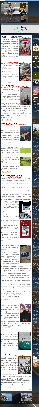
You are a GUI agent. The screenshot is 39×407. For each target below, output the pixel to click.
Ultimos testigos (36, 336)
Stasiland (37, 323)
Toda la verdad (37, 331)
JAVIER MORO (38, 232)
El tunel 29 (35, 199)
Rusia (34, 314)
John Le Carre (37, 235)
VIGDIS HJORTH (36, 348)
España (33, 207)
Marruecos (35, 279)
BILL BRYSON (35, 159)
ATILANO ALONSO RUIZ (36, 154)
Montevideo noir (34, 288)
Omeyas (37, 295)
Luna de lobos (34, 271)
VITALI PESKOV (35, 349)
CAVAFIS (37, 166)
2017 (33, 119)
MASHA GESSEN (34, 280)
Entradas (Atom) (5, 390)
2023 (33, 115)
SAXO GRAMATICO (34, 317)
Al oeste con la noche (36, 140)
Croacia (3, 143)
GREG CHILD (37, 218)
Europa (34, 208)
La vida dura (37, 256)
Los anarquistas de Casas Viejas (9, 120)
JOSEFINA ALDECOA (34, 237)
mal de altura (36, 272)
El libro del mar (36, 194)
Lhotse (34, 262)
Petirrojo (36, 302)
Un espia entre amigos (37, 337)
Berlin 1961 (36, 157)
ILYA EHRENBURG (35, 226)
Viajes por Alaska (37, 346)
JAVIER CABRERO (34, 232)
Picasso (34, 303)
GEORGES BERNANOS (36, 216)
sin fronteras (35, 321)
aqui (25, 115)
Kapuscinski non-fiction (37, 241)
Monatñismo (35, 287)
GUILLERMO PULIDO (34, 219)
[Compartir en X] (9, 82)
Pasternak (35, 298)
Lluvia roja (37, 263)
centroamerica (34, 167)
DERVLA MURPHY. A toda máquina (35, 180)
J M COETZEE (37, 230)
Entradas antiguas (29, 389)
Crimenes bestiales (4, 327)
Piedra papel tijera (37, 303)
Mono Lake (37, 287)
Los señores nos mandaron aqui (37, 269)
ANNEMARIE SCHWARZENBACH (35, 149)
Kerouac (33, 243)
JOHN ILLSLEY (34, 235)
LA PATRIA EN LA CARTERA (35, 253)
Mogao (33, 287)
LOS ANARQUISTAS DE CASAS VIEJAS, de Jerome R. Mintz (9, 85)
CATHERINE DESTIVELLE (34, 166)
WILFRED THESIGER (34, 352)
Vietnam (33, 348)
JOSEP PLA (34, 238)
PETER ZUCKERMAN (34, 302)
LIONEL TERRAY (34, 263)
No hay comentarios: (5, 119)
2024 (33, 114)
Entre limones (37, 204)
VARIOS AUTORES (34, 344)
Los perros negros (36, 268)
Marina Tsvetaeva (36, 278)
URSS (33, 343)
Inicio (14, 389)
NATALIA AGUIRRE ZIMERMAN (35, 290)
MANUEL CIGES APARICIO (37, 273)
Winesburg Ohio (34, 353)
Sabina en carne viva (34, 315)
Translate (36, 98)
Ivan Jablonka (34, 230)
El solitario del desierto (34, 198)
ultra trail (37, 336)
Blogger (25, 402)
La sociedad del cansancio (36, 255)
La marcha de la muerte (34, 251)
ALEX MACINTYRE (37, 142)
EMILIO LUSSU (37, 201)
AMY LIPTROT (34, 146)
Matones (36, 280)
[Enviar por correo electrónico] (8, 82)
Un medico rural (36, 338)
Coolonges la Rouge (34, 174)
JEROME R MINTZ (4, 120)
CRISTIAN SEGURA (34, 175)
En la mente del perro (36, 203)
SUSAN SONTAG (34, 324)
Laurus (38, 259)
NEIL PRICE (35, 292)
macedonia (36, 271)
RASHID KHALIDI (35, 307)
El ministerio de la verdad (36, 195)
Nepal (37, 292)
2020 (33, 117)
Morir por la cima (37, 288)
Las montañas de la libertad (35, 258)
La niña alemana (36, 252)
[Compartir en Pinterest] (10, 82)
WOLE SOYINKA (37, 353)
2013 (33, 122)
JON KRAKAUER (37, 236)
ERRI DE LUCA (34, 205)
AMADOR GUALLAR (36, 145)
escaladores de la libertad (35, 206)
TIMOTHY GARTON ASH (34, 331)
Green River (34, 218)
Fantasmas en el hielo (34, 209)
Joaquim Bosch (36, 234)
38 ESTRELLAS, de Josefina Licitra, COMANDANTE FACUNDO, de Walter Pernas (12, 175)
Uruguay (3, 240)
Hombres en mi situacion (36, 225)
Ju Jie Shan (34, 239)
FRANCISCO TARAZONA (35, 211)
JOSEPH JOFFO (37, 238)
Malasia (37, 272)
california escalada (35, 163)
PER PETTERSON (4, 172)
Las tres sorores (36, 259)
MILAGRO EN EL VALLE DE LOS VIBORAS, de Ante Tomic (9, 123)
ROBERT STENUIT (37, 312)
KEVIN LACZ (35, 243)
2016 (33, 120)
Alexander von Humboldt (37, 143)
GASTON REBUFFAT (36, 214)
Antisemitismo (33, 150)
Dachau (33, 177)
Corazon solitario (37, 174)
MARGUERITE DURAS (34, 277)
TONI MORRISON (36, 332)
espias (34, 207)
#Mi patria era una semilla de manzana (35, 136)
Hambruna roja (37, 220)
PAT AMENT (37, 298)
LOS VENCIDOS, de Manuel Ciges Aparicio (7, 354)
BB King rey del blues (5, 299)
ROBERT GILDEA (37, 311)
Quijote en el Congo (34, 306)
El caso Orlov (36, 188)
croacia (36, 175)
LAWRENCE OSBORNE (37, 260)
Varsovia (36, 344)
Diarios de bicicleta (35, 182)
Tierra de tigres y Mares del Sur (35, 330)
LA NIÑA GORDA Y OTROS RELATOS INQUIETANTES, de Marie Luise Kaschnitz (12, 36)
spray (35, 323)
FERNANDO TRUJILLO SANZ (35, 210)
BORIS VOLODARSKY (35, 161)
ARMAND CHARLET (35, 152)
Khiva (37, 243)
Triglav (37, 334)
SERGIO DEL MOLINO (35, 318)
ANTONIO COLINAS (36, 150)
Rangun (33, 307)
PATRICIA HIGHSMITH (8, 327)
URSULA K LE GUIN (35, 343)
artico (33, 153)
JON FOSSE (34, 236)
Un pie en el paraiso (34, 339)
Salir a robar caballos (8, 172)
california (33, 163)
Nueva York (35, 294)
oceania (37, 294)
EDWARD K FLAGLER (34, 186)
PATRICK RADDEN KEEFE (35, 299)
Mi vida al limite (35, 284)
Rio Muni (34, 310)
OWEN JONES (35, 296)
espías (36, 207)
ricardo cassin (34, 309)
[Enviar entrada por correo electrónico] (7, 119)
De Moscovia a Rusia (37, 179)
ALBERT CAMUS (36, 141)
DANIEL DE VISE (8, 299)
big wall (33, 159)
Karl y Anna (36, 242)
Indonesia (37, 227)
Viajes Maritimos (34, 346)
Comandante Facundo (34, 172)
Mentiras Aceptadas (36, 282)
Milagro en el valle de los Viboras (35, 286)
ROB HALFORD (37, 310)
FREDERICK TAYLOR (35, 213)
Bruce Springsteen (34, 162)
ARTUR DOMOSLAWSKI (36, 153)
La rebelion (35, 254)
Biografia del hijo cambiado (36, 160)
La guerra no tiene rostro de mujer (35, 249)
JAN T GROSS (35, 231)
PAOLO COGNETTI (35, 297)
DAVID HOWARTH (35, 178)
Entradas (34, 357)
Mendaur (33, 282)
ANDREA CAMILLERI (34, 147)
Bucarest (37, 162)
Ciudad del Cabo (36, 171)
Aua (38, 154)
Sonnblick (33, 323)
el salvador (35, 197)
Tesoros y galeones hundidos (36, 328)
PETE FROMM (34, 301)
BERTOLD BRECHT (35, 158)
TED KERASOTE (36, 327)
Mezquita (36, 283)
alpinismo (33, 145)
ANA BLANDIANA (36, 146)
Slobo (35, 322)
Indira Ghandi (35, 227)
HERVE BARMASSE (36, 223)
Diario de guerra (35, 181)
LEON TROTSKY (36, 261)
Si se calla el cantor (36, 319)
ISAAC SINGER (34, 229)
